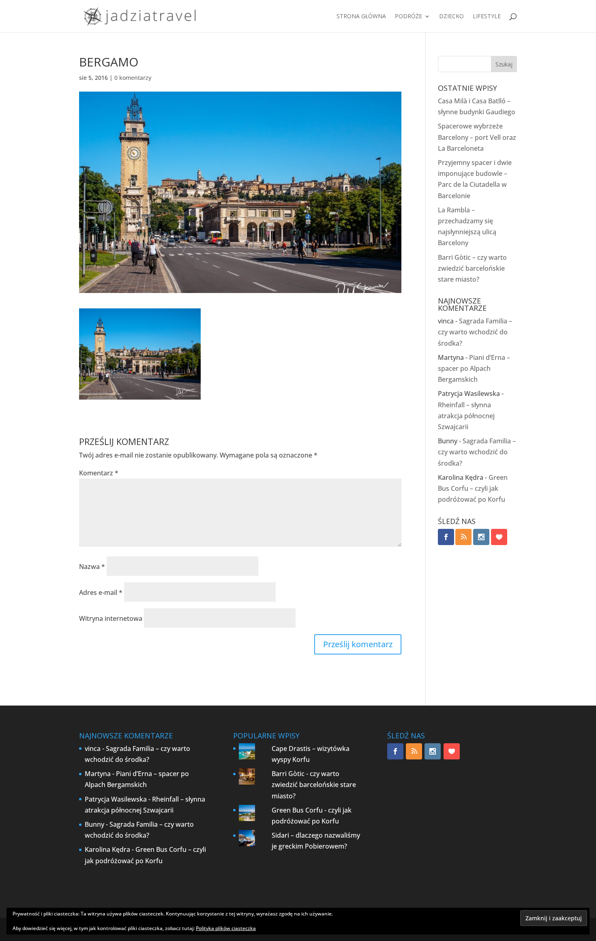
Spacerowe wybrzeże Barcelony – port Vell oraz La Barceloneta (477, 137)
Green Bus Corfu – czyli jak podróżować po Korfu (473, 488)
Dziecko (451, 16)
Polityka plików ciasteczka (226, 928)
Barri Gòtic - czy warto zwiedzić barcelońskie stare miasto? (314, 784)
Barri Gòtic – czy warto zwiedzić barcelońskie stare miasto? (472, 268)
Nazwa (92, 566)
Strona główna (361, 16)
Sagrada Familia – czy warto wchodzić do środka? (475, 332)
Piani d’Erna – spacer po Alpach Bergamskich (474, 368)
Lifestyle (487, 16)
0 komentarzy (132, 77)
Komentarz (98, 472)
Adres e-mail (100, 592)
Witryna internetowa (110, 618)
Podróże (408, 16)
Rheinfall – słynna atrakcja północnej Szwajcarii (466, 415)
